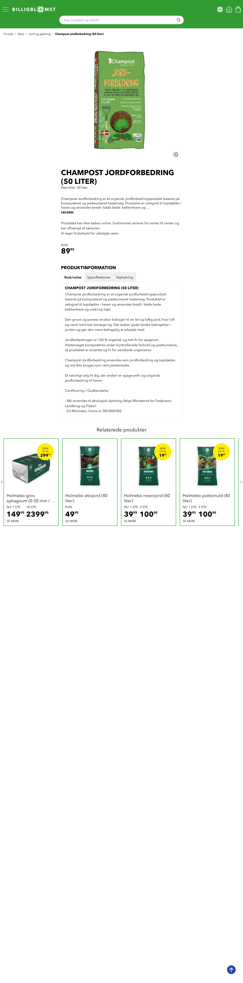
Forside (8, 34)
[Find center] (229, 9)
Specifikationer (98, 277)
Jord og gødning (40, 34)
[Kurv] (238, 9)
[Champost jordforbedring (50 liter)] (121, 99)
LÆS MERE (67, 212)
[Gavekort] (220, 9)
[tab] (72, 277)
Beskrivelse (72, 277)
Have (21, 34)
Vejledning (124, 277)
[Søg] (178, 20)
